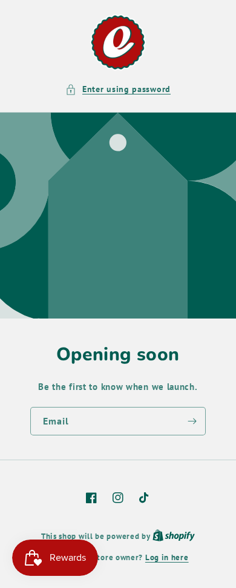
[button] (118, 89)
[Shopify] (173, 536)
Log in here (167, 557)
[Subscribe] (192, 421)
